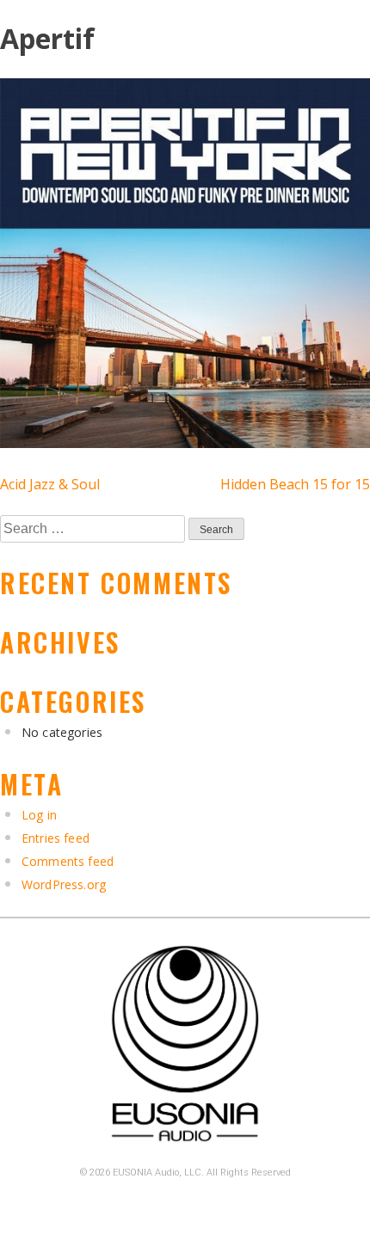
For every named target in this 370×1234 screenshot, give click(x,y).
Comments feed (68, 861)
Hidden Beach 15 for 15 (295, 484)
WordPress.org (64, 884)
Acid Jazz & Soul (50, 484)
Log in (39, 815)
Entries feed (55, 838)
